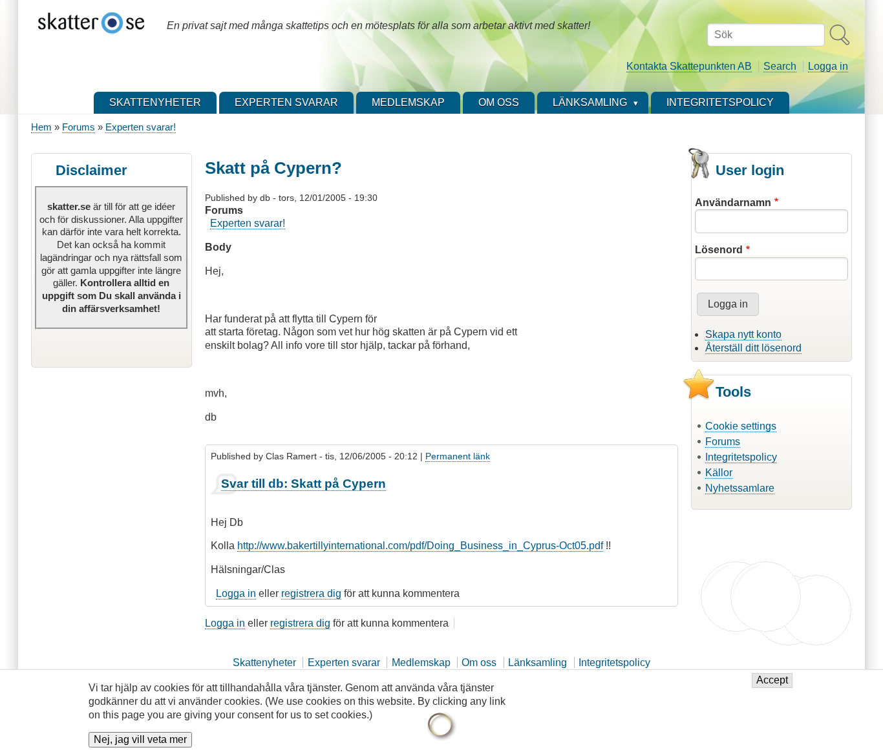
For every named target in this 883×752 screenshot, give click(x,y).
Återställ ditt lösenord (753, 347)
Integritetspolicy (741, 457)
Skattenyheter (264, 662)
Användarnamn (733, 202)
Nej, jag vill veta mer (140, 740)
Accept (772, 680)
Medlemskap (421, 662)
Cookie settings (740, 426)
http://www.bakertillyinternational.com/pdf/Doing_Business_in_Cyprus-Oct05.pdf (420, 545)
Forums (78, 126)
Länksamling (537, 662)
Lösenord (719, 249)
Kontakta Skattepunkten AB (689, 66)
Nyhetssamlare (739, 488)
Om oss (479, 662)
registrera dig (311, 593)
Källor (718, 472)
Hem (41, 126)
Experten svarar (344, 662)
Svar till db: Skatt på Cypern (303, 483)
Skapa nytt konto (743, 334)
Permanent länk (457, 456)
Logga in (828, 66)
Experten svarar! (140, 126)
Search (779, 66)
